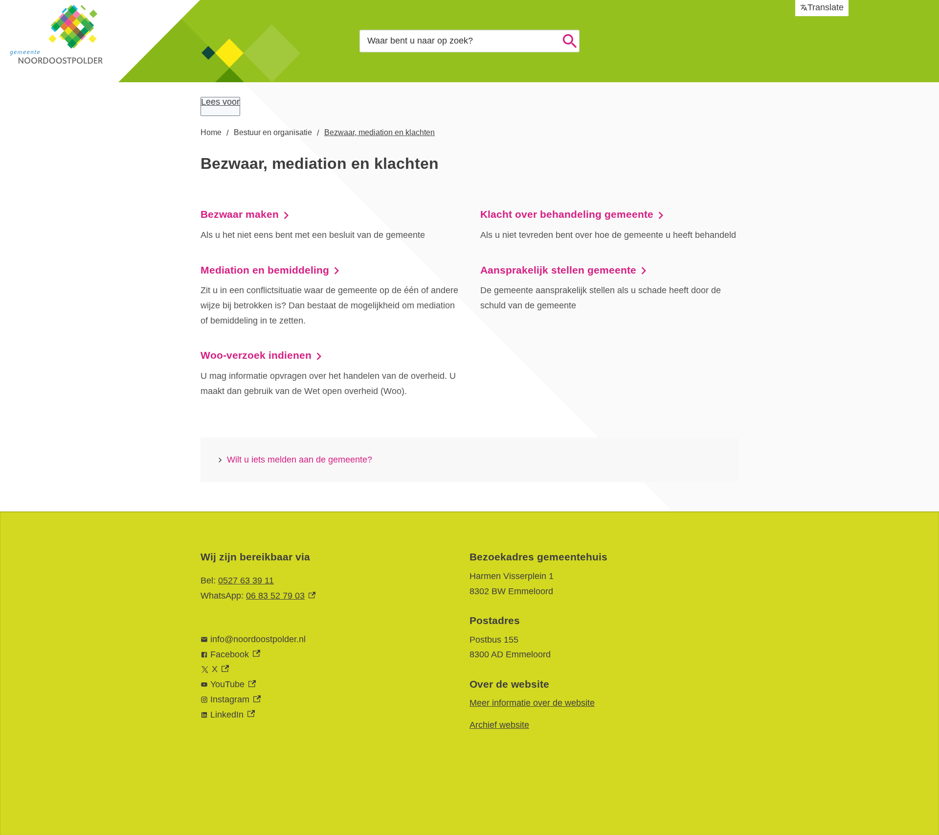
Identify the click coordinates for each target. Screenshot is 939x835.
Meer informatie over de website (532, 703)
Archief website (499, 725)
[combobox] (469, 40)
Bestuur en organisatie (273, 132)
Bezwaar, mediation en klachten (379, 132)
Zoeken (570, 41)
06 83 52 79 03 (280, 596)
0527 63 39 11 (246, 580)
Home (211, 132)
